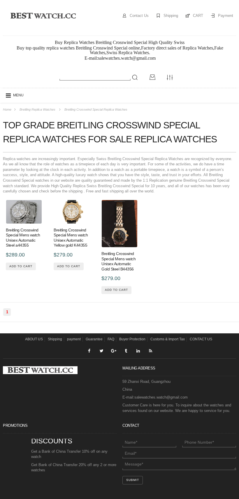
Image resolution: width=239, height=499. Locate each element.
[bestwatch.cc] (43, 15)
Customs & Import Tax (167, 339)
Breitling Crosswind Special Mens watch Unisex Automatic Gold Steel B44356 (118, 261)
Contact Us (139, 15)
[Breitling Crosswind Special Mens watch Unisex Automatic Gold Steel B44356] (119, 224)
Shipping (171, 15)
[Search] (135, 77)
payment (74, 339)
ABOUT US (34, 339)
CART (198, 15)
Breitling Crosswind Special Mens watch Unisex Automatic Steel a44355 (23, 238)
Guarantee (94, 339)
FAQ (111, 339)
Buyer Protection (132, 339)
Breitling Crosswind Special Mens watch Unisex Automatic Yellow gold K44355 (71, 238)
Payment (225, 15)
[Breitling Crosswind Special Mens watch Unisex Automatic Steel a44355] (24, 212)
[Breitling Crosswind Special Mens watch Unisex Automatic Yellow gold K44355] (72, 212)
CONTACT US (201, 339)
